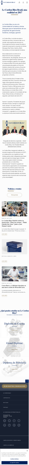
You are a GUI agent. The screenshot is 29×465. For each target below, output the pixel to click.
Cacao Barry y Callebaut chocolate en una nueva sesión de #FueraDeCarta (14, 286)
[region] (14, 457)
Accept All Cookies (14, 462)
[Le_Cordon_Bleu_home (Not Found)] (8, 2)
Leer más (4, 234)
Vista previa (14, 195)
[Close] (27, 450)
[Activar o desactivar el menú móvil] (27, 2)
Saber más (15, 330)
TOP (27, 381)
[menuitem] (19, 2)
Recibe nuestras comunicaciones (14, 386)
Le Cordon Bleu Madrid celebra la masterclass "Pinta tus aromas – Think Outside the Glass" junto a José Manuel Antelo (14, 223)
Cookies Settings (14, 459)
